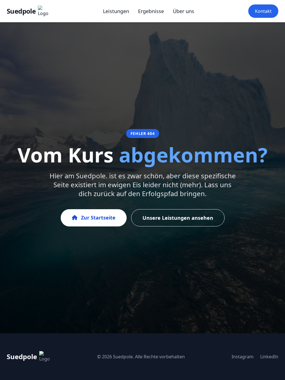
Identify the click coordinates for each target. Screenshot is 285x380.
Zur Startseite (98, 217)
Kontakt (263, 11)
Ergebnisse (151, 11)
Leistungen (116, 11)
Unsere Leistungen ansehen (177, 217)
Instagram (243, 357)
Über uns (183, 11)
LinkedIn (269, 357)
